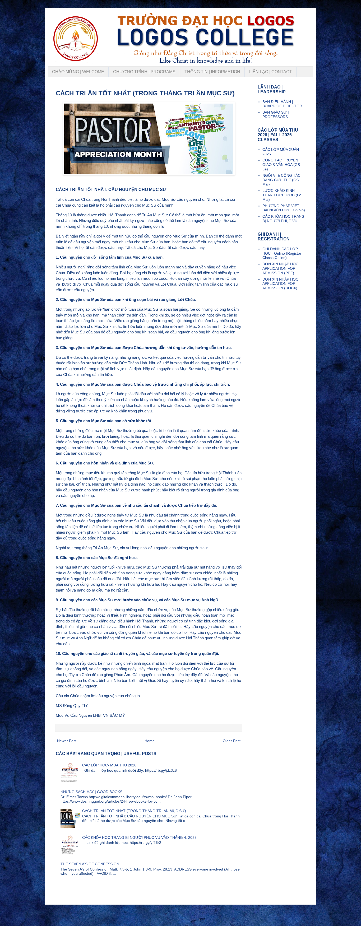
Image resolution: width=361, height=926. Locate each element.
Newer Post (66, 741)
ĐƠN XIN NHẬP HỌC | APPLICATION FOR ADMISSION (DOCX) (281, 283)
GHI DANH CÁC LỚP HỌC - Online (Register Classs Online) (281, 253)
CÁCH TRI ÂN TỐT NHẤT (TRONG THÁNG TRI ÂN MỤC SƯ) (134, 811)
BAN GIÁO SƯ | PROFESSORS (275, 114)
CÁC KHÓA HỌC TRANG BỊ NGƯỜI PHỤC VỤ (283, 218)
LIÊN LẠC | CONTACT (270, 71)
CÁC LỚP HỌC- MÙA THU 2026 (109, 765)
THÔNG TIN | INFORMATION (212, 71)
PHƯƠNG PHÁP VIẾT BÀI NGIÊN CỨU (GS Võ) (283, 208)
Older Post (231, 741)
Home (150, 741)
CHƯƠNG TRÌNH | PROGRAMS (144, 71)
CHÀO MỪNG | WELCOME (78, 71)
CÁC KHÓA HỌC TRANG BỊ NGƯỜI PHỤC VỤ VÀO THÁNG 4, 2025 (139, 837)
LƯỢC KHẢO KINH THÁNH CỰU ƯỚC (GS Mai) (282, 195)
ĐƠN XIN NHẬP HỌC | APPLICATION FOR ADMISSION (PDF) (281, 268)
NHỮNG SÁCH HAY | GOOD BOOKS (91, 792)
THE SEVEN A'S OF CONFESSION (90, 864)
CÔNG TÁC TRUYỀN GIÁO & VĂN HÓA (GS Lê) (281, 164)
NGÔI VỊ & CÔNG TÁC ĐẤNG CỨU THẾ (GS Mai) (281, 180)
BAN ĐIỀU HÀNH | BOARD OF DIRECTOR (282, 104)
